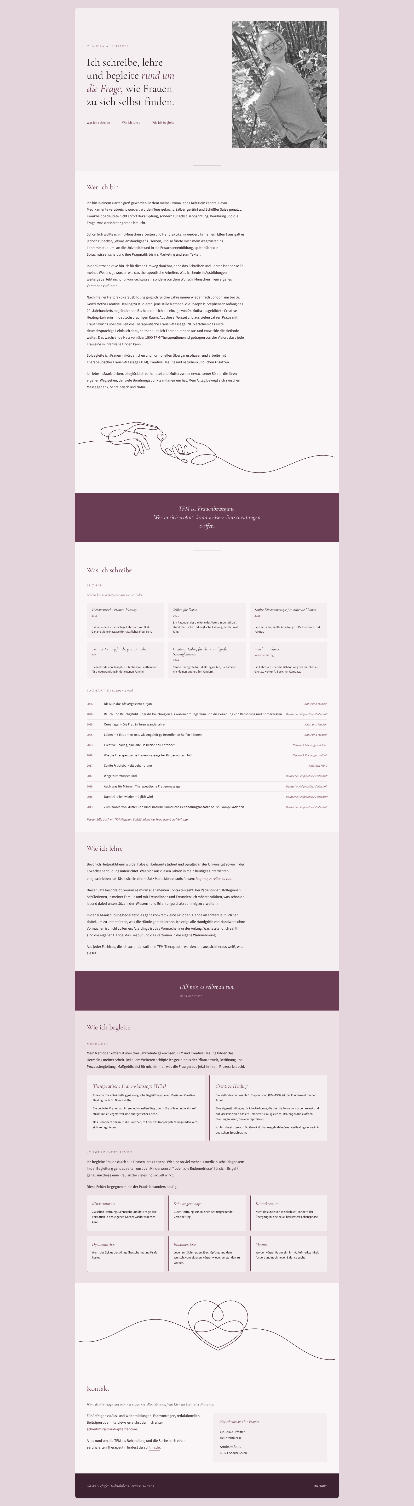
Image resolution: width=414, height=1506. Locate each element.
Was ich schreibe (98, 122)
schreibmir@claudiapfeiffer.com (112, 1429)
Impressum (320, 1486)
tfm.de (154, 1447)
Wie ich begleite (163, 122)
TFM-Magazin (122, 819)
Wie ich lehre (131, 122)
